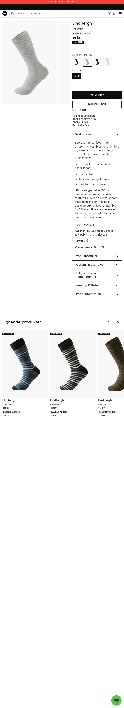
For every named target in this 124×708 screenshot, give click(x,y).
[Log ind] (109, 13)
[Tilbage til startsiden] (4, 13)
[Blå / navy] (97, 61)
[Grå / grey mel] (87, 61)
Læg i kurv (99, 95)
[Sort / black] (77, 61)
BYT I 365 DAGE (8, 7)
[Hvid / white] (107, 61)
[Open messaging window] (116, 700)
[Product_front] (29, 62)
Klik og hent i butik (97, 104)
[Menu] (120, 13)
